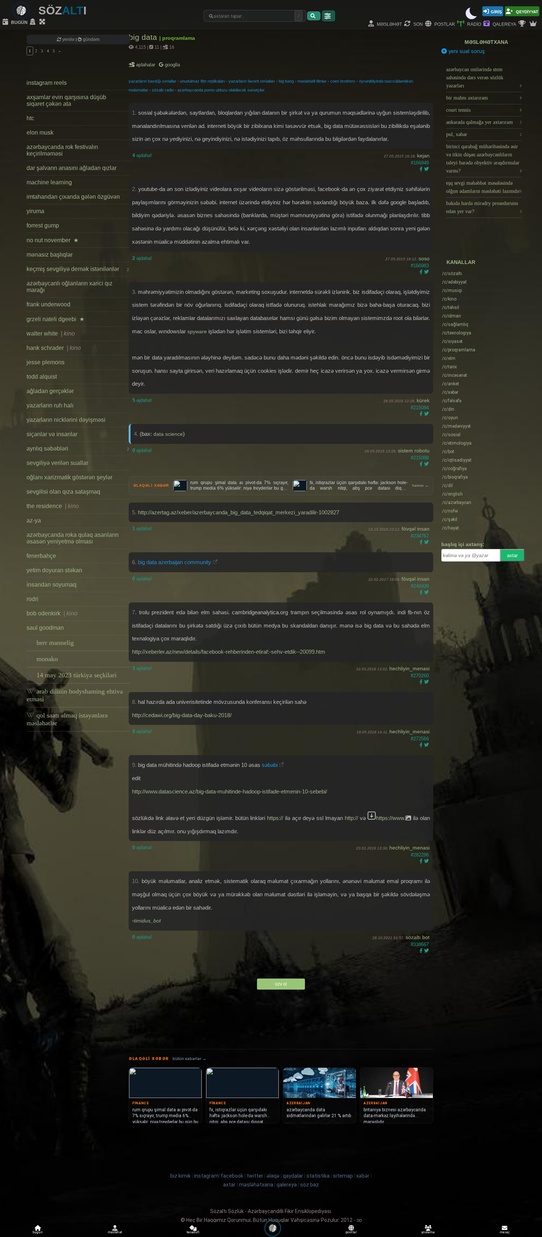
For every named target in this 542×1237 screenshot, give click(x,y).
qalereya (503, 23)
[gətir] (313, 15)
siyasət (452, 341)
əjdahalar (146, 64)
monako (46, 659)
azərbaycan (456, 502)
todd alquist (42, 376)
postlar (444, 23)
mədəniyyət (456, 426)
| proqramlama (177, 38)
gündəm (91, 39)
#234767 (420, 536)
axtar (512, 555)
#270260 (420, 675)
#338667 (420, 944)
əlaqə (273, 1176)
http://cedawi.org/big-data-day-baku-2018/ (182, 715)
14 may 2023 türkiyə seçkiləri (76, 675)
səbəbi (270, 765)
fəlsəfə (451, 400)
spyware (197, 331)
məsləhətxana (486, 42)
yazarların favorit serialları (252, 81)
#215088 (420, 458)
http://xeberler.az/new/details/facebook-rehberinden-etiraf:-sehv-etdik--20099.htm (228, 652)
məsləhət (389, 23)
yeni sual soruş (466, 51)
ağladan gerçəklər (50, 391)
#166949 (420, 163)
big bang (286, 81)
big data (144, 37)
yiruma (35, 211)
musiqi (452, 290)
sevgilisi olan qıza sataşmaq (63, 492)
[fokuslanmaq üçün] (43, 22)
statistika (318, 1176)
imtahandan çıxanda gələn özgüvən (73, 197)
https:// (275, 818)
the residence (53, 506)
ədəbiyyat (454, 282)
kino (449, 299)
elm (448, 358)
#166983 (420, 265)
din (448, 409)
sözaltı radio (163, 90)
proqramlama (458, 349)
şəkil (449, 519)
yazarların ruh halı (50, 405)
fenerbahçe (41, 556)
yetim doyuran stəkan (54, 570)
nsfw (450, 511)
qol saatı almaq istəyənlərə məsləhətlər (67, 719)
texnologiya (456, 333)
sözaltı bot (418, 937)
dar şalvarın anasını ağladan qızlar (72, 168)
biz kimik (181, 1176)
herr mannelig (54, 642)
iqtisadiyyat (457, 460)
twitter (255, 1176)
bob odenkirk (52, 613)
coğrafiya (454, 468)
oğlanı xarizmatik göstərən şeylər (69, 477)
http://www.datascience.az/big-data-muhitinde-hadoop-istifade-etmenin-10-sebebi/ (229, 791)
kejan (423, 156)
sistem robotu (414, 451)
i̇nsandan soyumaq (51, 584)
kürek (423, 400)
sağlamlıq (455, 324)
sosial (451, 434)
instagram (206, 1176)
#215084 (420, 407)
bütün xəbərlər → (189, 1058)
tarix (449, 366)
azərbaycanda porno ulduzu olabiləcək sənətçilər (221, 90)
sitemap (343, 1176)
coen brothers (342, 81)
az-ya (34, 520)
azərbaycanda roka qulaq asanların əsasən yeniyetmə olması (73, 538)
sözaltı (452, 273)
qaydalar (293, 1176)
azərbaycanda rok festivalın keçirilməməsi (62, 150)
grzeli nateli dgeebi (55, 319)
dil (447, 485)
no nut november (53, 240)
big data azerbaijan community (174, 562)
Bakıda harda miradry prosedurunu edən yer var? (484, 207)
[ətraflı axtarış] (328, 15)
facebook (232, 1176)
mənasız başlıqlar (50, 254)
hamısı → (420, 485)
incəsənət (454, 375)
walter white (51, 333)
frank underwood (48, 304)
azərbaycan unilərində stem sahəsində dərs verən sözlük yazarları (484, 77)
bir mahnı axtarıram (484, 98)
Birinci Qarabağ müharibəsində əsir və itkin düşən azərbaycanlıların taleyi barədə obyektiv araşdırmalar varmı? (484, 159)
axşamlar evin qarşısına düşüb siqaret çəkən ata (66, 100)
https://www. (391, 818)
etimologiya (457, 443)
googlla (171, 64)
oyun (450, 417)
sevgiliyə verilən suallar (57, 463)
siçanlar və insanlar (52, 434)
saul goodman (45, 628)
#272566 (420, 738)
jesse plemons (46, 362)
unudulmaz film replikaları (202, 81)
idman (451, 316)
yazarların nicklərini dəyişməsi (66, 420)
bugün (19, 21)
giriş (496, 11)
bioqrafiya (455, 477)
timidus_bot (147, 921)
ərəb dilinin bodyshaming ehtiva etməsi (75, 695)
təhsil (450, 307)
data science (168, 434)
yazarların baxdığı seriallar (152, 81)
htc (30, 118)
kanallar (461, 262)
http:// (351, 818)
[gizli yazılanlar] (33, 22)
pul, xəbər (484, 134)
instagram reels (47, 83)
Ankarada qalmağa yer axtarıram (484, 122)
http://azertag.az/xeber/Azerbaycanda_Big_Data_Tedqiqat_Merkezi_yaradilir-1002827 (238, 512)
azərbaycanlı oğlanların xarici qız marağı (69, 286)
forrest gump (43, 225)
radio (473, 23)
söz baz (309, 1185)
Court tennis (484, 110)
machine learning (49, 182)
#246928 (420, 586)
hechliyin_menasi (409, 668)
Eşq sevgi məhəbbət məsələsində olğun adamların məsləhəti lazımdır (484, 187)
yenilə (68, 39)
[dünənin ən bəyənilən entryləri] (522, 24)
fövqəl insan (416, 529)
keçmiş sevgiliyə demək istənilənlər (78, 269)
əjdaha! (142, 155)
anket (450, 383)
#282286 (420, 855)
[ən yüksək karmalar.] (533, 24)
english (452, 494)
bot (448, 451)
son (417, 23)
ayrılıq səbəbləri (78, 448)
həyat (450, 528)
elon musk (40, 132)
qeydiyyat (526, 11)
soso (424, 258)
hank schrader (54, 348)
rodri (32, 599)
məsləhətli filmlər (312, 81)
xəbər (450, 392)
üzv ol (281, 984)
